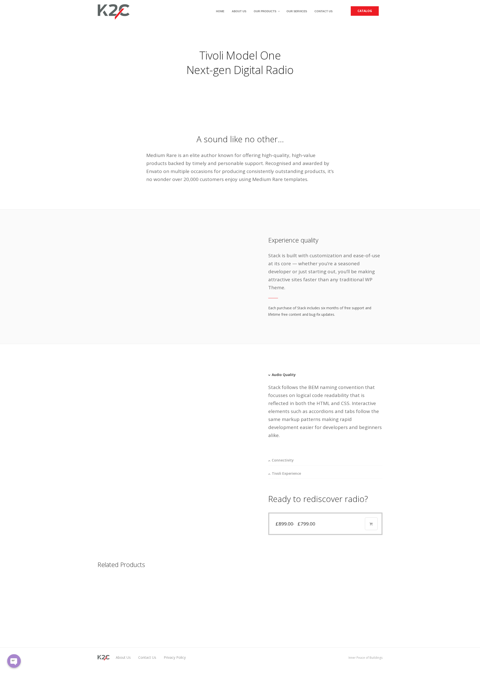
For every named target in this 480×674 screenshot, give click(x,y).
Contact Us (147, 657)
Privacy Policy (175, 657)
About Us (123, 657)
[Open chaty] (14, 661)
